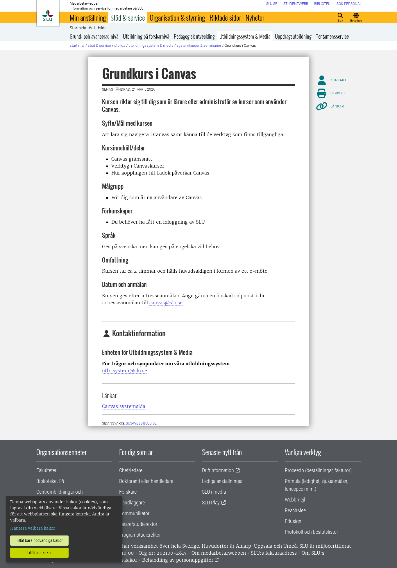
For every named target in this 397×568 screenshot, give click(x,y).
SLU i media (214, 492)
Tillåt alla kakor (39, 552)
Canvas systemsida (123, 406)
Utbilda (119, 45)
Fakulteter (46, 470)
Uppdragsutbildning (293, 36)
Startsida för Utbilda (88, 28)
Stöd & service (127, 17)
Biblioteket (47, 481)
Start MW (77, 45)
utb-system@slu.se (124, 370)
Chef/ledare (130, 470)
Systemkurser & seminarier (199, 45)
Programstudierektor (140, 535)
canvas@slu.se (166, 302)
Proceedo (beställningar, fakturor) (318, 470)
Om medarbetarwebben (219, 553)
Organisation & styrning (177, 17)
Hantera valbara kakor (32, 528)
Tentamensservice (332, 36)
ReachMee (295, 510)
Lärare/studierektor (138, 524)
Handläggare (132, 502)
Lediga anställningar (222, 481)
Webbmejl (295, 500)
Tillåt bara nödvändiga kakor (39, 540)
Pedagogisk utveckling (194, 36)
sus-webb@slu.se (141, 423)
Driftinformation (218, 470)
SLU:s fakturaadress (274, 553)
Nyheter (255, 17)
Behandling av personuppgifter (177, 560)
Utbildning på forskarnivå (146, 36)
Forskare (128, 492)
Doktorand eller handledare (146, 481)
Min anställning (88, 17)
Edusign (293, 521)
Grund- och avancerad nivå (94, 36)
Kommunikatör (134, 513)
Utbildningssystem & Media (244, 36)
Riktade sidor (225, 17)
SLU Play (211, 502)
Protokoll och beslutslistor (311, 532)
